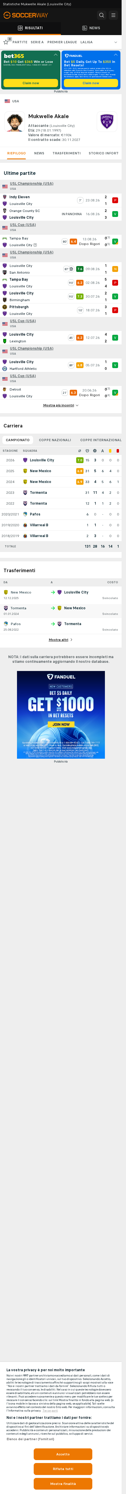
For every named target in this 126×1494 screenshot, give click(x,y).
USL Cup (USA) (23, 224)
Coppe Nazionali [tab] (55, 440)
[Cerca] (101, 15)
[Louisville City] (107, 127)
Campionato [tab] (18, 440)
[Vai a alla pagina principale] (29, 15)
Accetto (63, 1454)
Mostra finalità (63, 1484)
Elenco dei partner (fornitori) (30, 1439)
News (39, 153)
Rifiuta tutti (63, 1469)
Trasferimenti (66, 153)
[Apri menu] (113, 15)
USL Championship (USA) (31, 183)
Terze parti (50, 1410)
